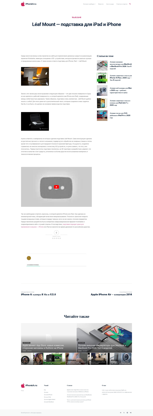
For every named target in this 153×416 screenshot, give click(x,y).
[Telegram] (127, 412)
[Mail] (120, 412)
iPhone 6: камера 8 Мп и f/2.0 (38, 294)
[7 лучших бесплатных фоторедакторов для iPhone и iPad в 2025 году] (77, 359)
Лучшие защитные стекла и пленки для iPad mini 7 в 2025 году (120, 103)
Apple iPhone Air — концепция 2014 (111, 294)
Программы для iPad (71, 360)
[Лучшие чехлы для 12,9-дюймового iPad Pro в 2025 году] (102, 115)
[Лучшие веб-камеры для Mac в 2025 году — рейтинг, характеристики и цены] (102, 90)
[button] (130, 4)
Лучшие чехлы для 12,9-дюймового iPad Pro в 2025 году (120, 115)
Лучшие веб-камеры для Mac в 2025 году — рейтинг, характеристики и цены (121, 90)
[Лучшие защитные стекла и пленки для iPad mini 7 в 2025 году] (102, 103)
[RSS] (124, 412)
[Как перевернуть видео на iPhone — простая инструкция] (99, 359)
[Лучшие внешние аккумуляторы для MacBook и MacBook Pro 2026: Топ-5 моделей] (102, 65)
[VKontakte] (130, 412)
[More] (97, 33)
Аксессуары (81, 342)
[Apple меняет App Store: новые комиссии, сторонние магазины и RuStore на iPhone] (48, 338)
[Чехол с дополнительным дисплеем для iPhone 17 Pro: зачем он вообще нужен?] (32, 359)
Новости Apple (26, 342)
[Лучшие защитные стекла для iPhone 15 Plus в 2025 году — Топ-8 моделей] (102, 78)
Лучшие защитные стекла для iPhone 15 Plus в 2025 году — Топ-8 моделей (121, 78)
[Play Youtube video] (56, 187)
